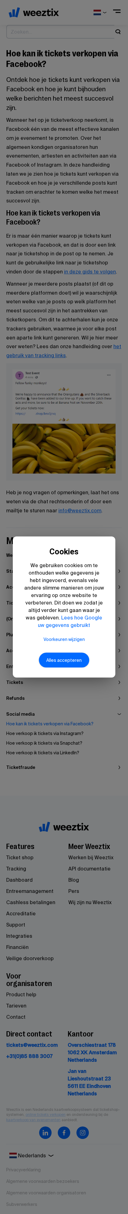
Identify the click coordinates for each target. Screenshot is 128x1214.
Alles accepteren (64, 659)
